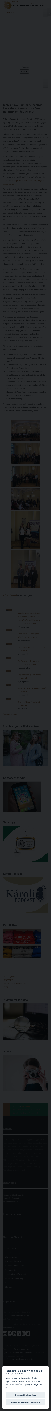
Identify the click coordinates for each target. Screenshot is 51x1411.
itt (32, 1381)
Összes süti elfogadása (25, 1395)
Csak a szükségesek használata (25, 1402)
